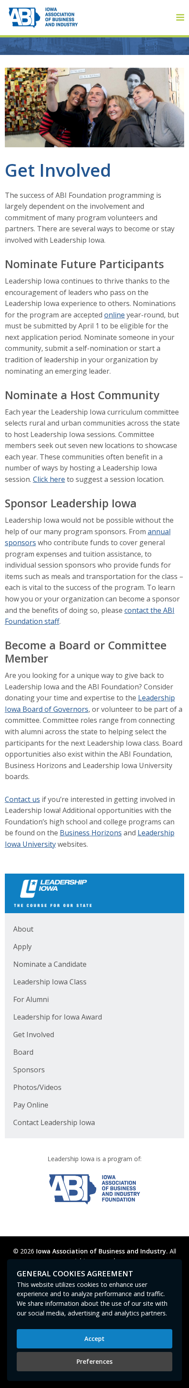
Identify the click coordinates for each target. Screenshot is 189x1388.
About (23, 929)
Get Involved (33, 1034)
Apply (22, 946)
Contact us (22, 799)
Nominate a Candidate (50, 964)
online (114, 315)
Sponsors (29, 1070)
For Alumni (31, 999)
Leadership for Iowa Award (57, 1017)
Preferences (94, 1361)
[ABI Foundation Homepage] (94, 1189)
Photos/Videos (37, 1087)
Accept (94, 1338)
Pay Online (30, 1105)
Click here (49, 479)
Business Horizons (91, 833)
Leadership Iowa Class (50, 982)
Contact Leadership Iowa (54, 1122)
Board (23, 1052)
